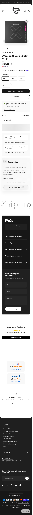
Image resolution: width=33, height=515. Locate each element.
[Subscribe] (27, 478)
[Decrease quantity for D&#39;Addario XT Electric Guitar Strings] (3, 85)
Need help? (27, 115)
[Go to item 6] (18, 49)
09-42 (5, 78)
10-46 (13, 78)
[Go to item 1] (10, 49)
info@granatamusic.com (10, 441)
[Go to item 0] (8, 49)
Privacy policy (12, 505)
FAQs (17, 226)
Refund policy (5, 505)
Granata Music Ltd (7, 52)
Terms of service (19, 505)
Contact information (16, 507)
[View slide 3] (17, 404)
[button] (8, 65)
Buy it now (16, 96)
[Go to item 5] (16, 49)
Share (5, 115)
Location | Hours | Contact (10, 434)
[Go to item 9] (24, 49)
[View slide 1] (13, 404)
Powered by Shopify (23, 502)
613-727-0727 (7, 439)
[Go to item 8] (22, 49)
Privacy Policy (7, 429)
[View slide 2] (15, 404)
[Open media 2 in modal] (27, 21)
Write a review (16, 337)
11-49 (21, 78)
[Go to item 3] (12, 49)
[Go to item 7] (20, 49)
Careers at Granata (8, 436)
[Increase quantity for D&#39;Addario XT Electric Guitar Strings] (10, 85)
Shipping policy (26, 505)
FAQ (4, 446)
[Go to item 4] (14, 49)
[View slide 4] (19, 404)
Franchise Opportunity (9, 444)
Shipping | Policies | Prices (10, 431)
